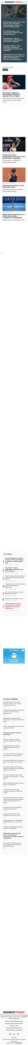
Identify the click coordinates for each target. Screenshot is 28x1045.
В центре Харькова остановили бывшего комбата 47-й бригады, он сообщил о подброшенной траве (14, 560)
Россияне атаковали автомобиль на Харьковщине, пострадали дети (13, 754)
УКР (23, 2)
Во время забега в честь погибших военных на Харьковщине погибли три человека (12, 48)
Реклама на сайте (14, 1025)
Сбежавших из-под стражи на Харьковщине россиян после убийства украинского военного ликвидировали (14, 56)
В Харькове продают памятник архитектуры (12, 733)
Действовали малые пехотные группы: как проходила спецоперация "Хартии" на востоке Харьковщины (14, 24)
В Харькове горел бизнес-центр (14, 598)
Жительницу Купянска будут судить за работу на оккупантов (13, 783)
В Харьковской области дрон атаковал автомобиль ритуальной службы (12, 791)
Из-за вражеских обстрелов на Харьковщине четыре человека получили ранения (12, 844)
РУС (16, 1037)
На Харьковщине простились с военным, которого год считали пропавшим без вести (12, 703)
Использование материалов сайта (14, 1023)
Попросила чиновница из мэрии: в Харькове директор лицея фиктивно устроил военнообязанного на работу (13, 800)
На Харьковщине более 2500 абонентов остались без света (11, 814)
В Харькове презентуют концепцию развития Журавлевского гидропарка (15, 585)
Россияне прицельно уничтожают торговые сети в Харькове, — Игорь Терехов (13, 776)
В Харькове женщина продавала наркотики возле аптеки (12, 808)
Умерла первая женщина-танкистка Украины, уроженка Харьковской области (15, 577)
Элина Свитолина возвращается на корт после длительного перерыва (14, 156)
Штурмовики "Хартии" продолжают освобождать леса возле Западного (13, 39)
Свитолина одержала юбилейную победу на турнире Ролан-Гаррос (11, 94)
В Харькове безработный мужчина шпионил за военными (13, 827)
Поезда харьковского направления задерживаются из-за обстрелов (13, 821)
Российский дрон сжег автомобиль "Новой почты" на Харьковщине (13, 32)
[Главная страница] (14, 1012)
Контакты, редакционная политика (14, 1021)
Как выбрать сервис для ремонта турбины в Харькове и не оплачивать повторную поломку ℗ (13, 768)
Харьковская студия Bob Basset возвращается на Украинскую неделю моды (14, 719)
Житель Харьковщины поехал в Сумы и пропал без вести (14, 727)
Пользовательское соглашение (14, 1030)
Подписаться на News (1, 252)
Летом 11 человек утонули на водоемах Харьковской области (12, 740)
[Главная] (13, 2)
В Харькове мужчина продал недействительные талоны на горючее (11, 747)
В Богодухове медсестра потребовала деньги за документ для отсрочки (14, 761)
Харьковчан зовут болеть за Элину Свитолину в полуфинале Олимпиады (13, 216)
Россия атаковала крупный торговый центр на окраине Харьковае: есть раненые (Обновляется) (13, 606)
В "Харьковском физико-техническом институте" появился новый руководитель (13, 711)
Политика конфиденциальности (14, 1028)
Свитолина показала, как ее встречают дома (13, 186)
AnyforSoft (18, 1043)
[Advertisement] (14, 121)
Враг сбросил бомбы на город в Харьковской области (14, 592)
